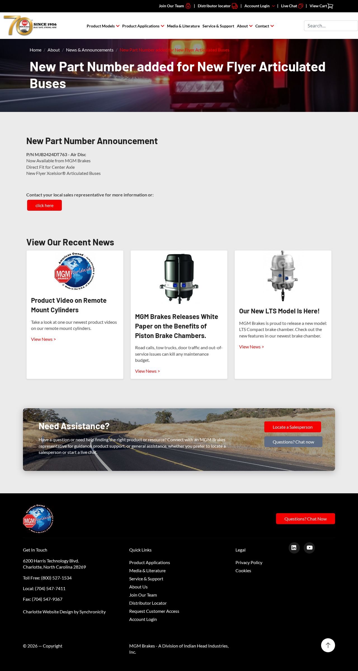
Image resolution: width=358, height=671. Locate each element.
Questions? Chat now (293, 441)
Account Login (258, 5)
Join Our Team (172, 5)
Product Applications (140, 26)
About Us (138, 586)
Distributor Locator (148, 603)
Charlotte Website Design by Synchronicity (64, 611)
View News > (43, 339)
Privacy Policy (248, 562)
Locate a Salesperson (293, 427)
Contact (262, 26)
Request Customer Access (154, 611)
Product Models (101, 26)
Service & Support (218, 26)
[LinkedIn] (296, 547)
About (242, 26)
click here (44, 205)
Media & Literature (183, 26)
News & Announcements (90, 49)
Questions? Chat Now (305, 518)
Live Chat (289, 5)
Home (35, 49)
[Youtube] (311, 547)
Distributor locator (215, 5)
